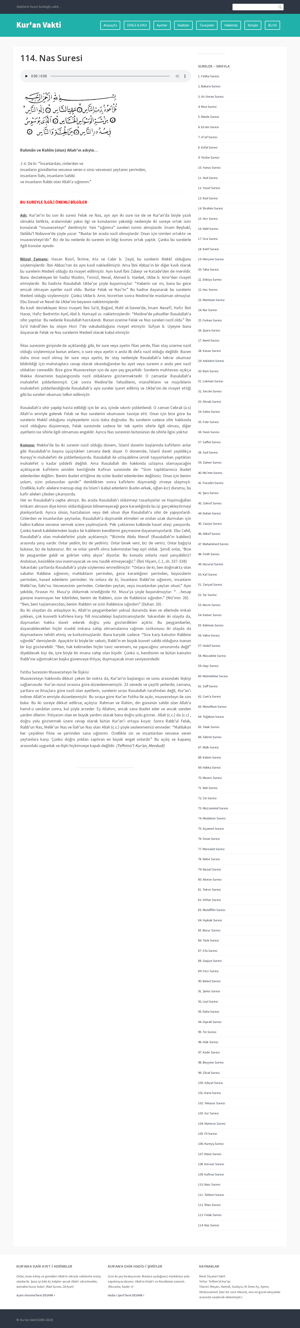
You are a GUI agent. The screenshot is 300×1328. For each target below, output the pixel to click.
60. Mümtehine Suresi (213, 676)
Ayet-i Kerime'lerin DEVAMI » (35, 1295)
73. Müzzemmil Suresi (213, 808)
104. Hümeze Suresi (211, 1123)
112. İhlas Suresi (209, 1205)
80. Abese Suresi (209, 879)
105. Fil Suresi (207, 1133)
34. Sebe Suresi (209, 411)
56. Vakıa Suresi (209, 635)
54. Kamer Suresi (209, 615)
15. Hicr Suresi (208, 218)
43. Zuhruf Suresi (209, 503)
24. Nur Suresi (207, 310)
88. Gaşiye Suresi (210, 961)
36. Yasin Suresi (208, 432)
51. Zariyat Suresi (210, 584)
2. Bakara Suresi (209, 86)
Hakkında (231, 25)
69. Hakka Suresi (209, 767)
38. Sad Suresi (208, 452)
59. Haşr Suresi (208, 666)
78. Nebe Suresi (209, 859)
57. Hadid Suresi (209, 646)
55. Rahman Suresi (210, 625)
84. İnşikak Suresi (210, 920)
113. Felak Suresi (209, 1215)
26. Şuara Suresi (209, 330)
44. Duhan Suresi (209, 513)
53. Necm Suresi (209, 605)
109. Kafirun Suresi (211, 1174)
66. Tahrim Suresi (209, 737)
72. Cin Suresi (207, 798)
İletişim (253, 25)
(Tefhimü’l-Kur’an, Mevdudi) (140, 745)
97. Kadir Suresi (209, 1052)
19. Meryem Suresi (211, 259)
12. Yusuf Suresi (209, 188)
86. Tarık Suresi (208, 940)
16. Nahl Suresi (208, 229)
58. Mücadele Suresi (212, 656)
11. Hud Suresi (208, 178)
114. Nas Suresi (208, 1225)
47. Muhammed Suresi (213, 544)
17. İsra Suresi (208, 239)
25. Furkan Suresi (210, 320)
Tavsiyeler (206, 25)
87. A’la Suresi (207, 951)
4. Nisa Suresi (207, 106)
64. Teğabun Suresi (211, 716)
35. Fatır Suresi (208, 422)
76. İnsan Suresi (209, 839)
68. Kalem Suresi (209, 757)
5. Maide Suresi (208, 117)
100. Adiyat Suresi (210, 1083)
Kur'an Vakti (38, 25)
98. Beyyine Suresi (211, 1062)
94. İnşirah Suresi (209, 1022)
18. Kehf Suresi (208, 249)
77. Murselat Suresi (211, 849)
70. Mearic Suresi (210, 778)
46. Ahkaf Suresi (209, 534)
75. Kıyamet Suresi (211, 828)
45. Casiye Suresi (210, 523)
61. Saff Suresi (208, 686)
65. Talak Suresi (208, 727)
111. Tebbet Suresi (211, 1195)
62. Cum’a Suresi (209, 696)
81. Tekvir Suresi (209, 889)
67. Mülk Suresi (208, 747)
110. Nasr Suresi (209, 1184)
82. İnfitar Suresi (209, 900)
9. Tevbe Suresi (208, 157)
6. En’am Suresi (208, 127)
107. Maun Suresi (209, 1154)
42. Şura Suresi (208, 493)
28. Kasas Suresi (209, 351)
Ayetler (162, 25)
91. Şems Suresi (209, 991)
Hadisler (183, 25)
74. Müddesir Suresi (211, 818)
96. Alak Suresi (208, 1042)
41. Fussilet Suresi (210, 483)
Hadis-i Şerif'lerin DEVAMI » (126, 1295)
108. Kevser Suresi (211, 1164)
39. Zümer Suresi (209, 462)
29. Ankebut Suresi (211, 361)
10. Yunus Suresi (209, 167)
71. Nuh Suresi (208, 788)
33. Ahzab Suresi (209, 401)
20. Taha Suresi (208, 269)
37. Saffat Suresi (209, 442)
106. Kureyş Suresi (211, 1144)
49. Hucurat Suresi (210, 564)
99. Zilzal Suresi (209, 1073)
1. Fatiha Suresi (208, 76)
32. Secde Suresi (209, 391)
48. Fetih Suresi (208, 554)
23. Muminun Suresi (211, 300)
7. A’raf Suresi (207, 137)
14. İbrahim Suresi (210, 208)
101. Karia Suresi (209, 1093)
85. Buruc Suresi (209, 930)
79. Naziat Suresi (209, 869)
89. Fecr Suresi (208, 971)
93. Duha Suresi (208, 1011)
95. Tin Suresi (207, 1032)
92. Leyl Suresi (208, 1001)
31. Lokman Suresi (210, 381)
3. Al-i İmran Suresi (211, 96)
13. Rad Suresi (208, 198)
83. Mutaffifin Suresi (211, 910)
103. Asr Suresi (208, 1113)
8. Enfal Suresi (208, 147)
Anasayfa (110, 25)
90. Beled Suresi (209, 981)
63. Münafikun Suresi (212, 706)
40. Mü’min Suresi (210, 473)
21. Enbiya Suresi (209, 279)
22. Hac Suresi (208, 289)
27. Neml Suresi (208, 340)
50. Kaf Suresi (207, 574)
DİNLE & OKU (137, 25)
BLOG (272, 25)
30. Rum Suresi (208, 371)
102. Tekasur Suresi (211, 1103)
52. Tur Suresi (207, 595)
